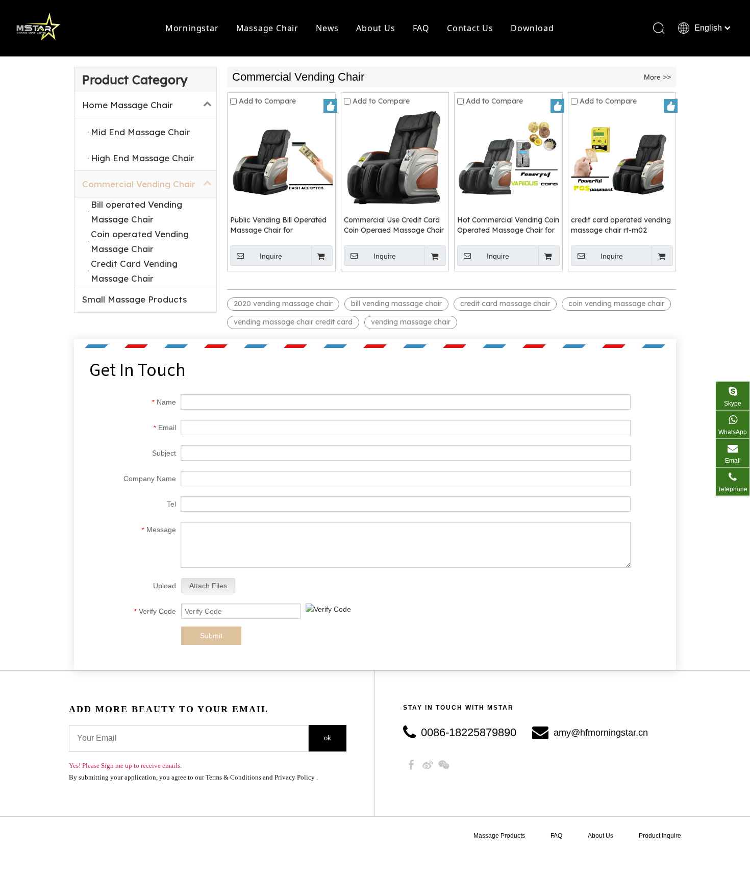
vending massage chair (411, 322)
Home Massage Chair (127, 104)
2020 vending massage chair (283, 303)
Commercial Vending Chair (138, 184)
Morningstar (192, 28)
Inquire (271, 256)
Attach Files (208, 586)
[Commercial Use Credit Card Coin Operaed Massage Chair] (395, 158)
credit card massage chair (505, 303)
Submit (211, 636)
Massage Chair (267, 28)
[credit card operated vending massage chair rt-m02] (622, 158)
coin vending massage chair (616, 303)
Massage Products (499, 835)
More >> (657, 77)
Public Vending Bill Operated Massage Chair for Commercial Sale (278, 225)
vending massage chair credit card (293, 322)
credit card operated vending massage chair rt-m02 (621, 225)
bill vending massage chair (396, 303)
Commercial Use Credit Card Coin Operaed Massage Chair (394, 225)
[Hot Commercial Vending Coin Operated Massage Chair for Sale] (508, 158)
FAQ (421, 28)
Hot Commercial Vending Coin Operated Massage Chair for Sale (508, 225)
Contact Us (470, 28)
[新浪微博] (427, 765)
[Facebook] (411, 765)
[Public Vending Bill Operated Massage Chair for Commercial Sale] (281, 158)
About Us (375, 28)
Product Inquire (660, 835)
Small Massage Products (134, 299)
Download (532, 28)
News (327, 28)
